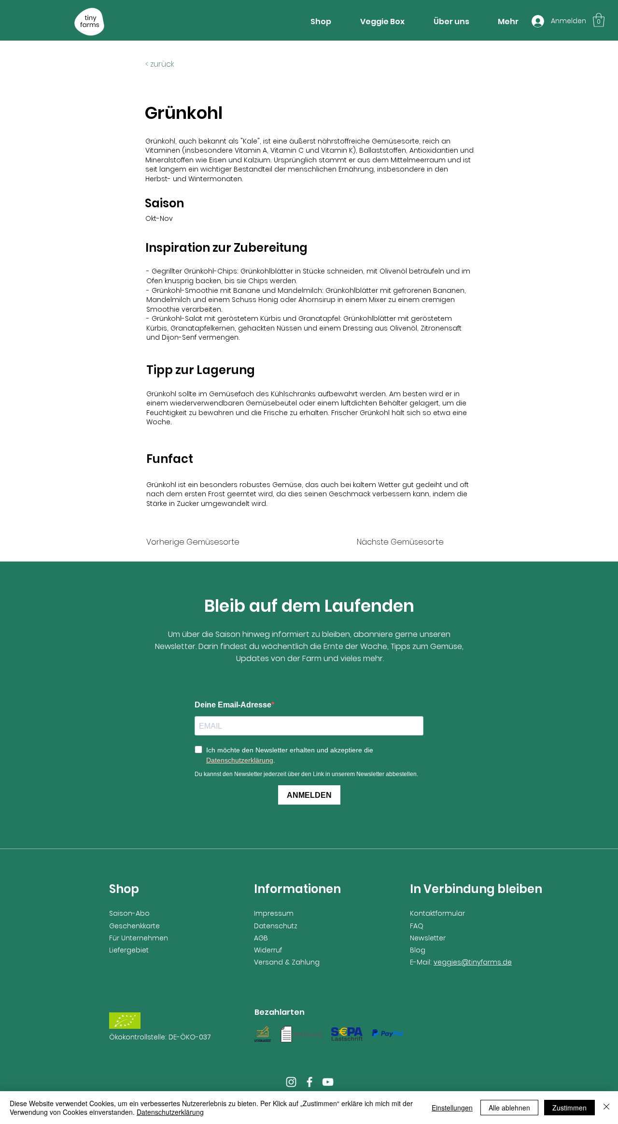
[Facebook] (309, 1082)
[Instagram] (291, 1082)
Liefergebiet (129, 950)
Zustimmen (569, 1107)
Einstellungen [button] (452, 1107)
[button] (598, 20)
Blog (417, 950)
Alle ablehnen (509, 1107)
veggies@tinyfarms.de (473, 962)
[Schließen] (606, 1107)
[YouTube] (328, 1082)
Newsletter (428, 938)
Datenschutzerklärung (170, 1112)
